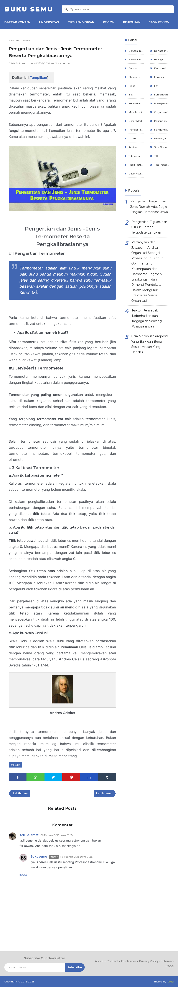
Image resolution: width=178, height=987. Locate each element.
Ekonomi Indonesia (136, 77)
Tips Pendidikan (161, 164)
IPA (155, 85)
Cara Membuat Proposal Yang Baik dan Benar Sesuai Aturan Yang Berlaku (149, 344)
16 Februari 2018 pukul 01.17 (56, 835)
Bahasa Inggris (161, 50)
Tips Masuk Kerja (136, 164)
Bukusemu (38, 856)
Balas (23, 874)
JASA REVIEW (159, 22)
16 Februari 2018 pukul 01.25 (76, 856)
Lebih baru (20, 793)
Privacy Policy (148, 961)
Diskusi (132, 68)
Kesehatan (135, 103)
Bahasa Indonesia (136, 50)
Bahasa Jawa (136, 59)
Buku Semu (28, 9)
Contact (112, 961)
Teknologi (134, 156)
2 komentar (62, 63)
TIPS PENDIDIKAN (81, 22)
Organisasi (160, 112)
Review (133, 147)
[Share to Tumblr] (107, 777)
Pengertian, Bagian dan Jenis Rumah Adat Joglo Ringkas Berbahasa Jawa (149, 206)
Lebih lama (104, 793)
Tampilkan (38, 77)
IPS (130, 94)
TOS (171, 966)
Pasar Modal (136, 121)
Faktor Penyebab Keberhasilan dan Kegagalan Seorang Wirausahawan (147, 318)
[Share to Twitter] (53, 777)
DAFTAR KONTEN (17, 22)
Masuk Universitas (136, 112)
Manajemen (161, 103)
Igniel (170, 981)
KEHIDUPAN (131, 22)
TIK (155, 156)
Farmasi (158, 77)
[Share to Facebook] (17, 777)
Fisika (16, 764)
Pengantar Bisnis (161, 129)
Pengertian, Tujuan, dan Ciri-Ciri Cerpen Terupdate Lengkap (149, 227)
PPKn (132, 138)
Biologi (158, 59)
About (99, 961)
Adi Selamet (29, 835)
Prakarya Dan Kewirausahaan (161, 138)
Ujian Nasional (136, 173)
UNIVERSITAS (49, 22)
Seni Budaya (161, 147)
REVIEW (108, 22)
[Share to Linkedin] (89, 777)
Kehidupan (160, 94)
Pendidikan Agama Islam (136, 129)
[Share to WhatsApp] (35, 777)
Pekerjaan (160, 121)
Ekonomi (159, 68)
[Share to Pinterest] (71, 777)
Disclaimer (128, 961)
